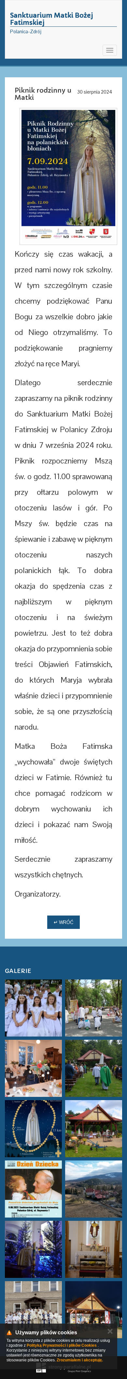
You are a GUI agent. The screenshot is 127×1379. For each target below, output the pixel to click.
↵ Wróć (63, 922)
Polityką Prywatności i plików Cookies (62, 1345)
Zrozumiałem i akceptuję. (80, 1360)
